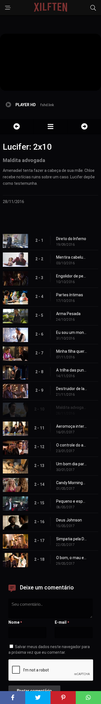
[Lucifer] (50, 126)
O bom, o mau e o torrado (71, 557)
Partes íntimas (69, 295)
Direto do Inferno (71, 238)
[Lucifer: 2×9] (16, 126)
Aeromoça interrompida (71, 426)
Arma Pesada (68, 313)
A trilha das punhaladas (71, 370)
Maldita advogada (71, 407)
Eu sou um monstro (71, 332)
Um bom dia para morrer (71, 464)
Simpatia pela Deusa (71, 539)
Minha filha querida (71, 351)
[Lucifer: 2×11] (84, 126)
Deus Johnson (69, 520)
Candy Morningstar (71, 482)
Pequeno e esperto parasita (71, 501)
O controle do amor (71, 445)
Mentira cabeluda (71, 257)
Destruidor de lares (71, 388)
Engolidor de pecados (71, 276)
